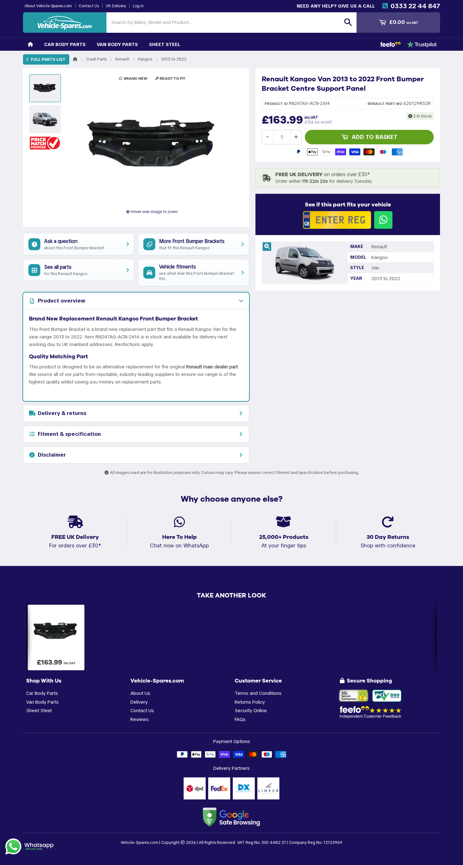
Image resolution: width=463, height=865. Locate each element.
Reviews (139, 719)
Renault (122, 59)
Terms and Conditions (258, 693)
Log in (138, 6)
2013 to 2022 (173, 59)
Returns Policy (250, 702)
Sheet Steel (164, 44)
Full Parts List (48, 59)
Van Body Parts (117, 44)
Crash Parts (96, 59)
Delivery (139, 702)
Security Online (251, 710)
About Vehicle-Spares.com (48, 6)
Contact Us (89, 6)
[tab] (136, 301)
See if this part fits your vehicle (348, 204)
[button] (45, 143)
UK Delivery (116, 6)
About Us (140, 693)
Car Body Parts (65, 44)
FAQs (240, 719)
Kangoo (145, 59)
